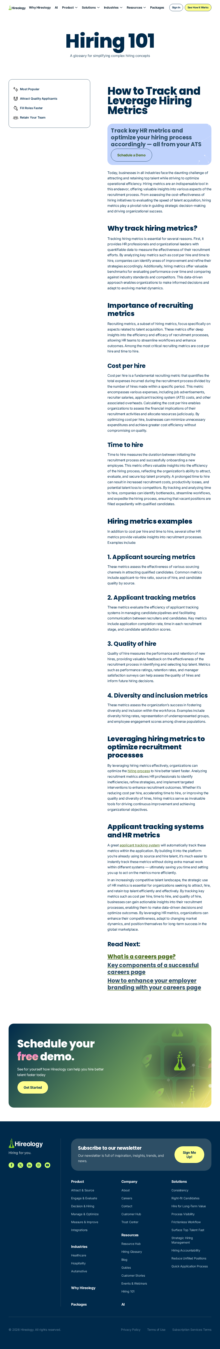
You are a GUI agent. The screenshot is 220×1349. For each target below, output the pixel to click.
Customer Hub (131, 1214)
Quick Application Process (189, 1266)
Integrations (79, 1230)
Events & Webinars (134, 1283)
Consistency (179, 1190)
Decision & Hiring (82, 1206)
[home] (17, 7)
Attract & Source (82, 1190)
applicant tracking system (140, 845)
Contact (126, 1206)
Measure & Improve (84, 1222)
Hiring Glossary (131, 1251)
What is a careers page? (141, 956)
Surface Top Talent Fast (187, 1230)
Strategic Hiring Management (182, 1240)
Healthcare (78, 1255)
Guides (126, 1267)
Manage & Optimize (85, 1214)
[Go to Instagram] (38, 1165)
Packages (157, 7)
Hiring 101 (128, 1291)
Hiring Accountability (185, 1250)
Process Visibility (182, 1214)
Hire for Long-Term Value (188, 1206)
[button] (70, 7)
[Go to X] (20, 1165)
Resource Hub (131, 1243)
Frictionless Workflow (185, 1222)
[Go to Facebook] (11, 1165)
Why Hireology (39, 7)
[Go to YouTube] (47, 1165)
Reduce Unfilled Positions (188, 1258)
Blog (124, 1259)
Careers (126, 1198)
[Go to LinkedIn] (29, 1165)
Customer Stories (133, 1275)
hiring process (139, 771)
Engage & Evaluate (84, 1198)
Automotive (79, 1271)
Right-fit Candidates (185, 1198)
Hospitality (78, 1263)
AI (56, 7)
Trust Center (129, 1222)
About (125, 1190)
